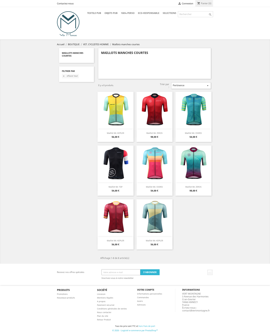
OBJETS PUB (111, 13)
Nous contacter (104, 312)
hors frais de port (147, 326)
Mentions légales (105, 297)
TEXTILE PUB (94, 13)
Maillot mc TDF (115, 186)
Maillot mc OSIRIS (193, 133)
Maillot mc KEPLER (115, 133)
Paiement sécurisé (105, 305)
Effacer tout (70, 76)
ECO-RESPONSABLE (148, 13)
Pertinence (191, 85)
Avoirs (140, 301)
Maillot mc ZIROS (154, 133)
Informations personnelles (149, 293)
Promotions (62, 294)
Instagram (210, 272)
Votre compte (145, 289)
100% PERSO (128, 13)
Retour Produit (104, 319)
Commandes (143, 297)
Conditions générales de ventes (112, 308)
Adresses (141, 304)
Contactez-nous (65, 3)
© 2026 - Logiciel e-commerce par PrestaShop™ (135, 330)
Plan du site (102, 316)
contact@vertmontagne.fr (196, 310)
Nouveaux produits (66, 297)
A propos (101, 301)
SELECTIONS (169, 13)
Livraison (101, 294)
